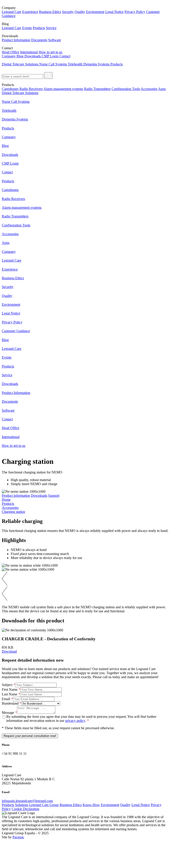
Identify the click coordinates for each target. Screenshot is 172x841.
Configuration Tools (126, 89)
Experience (30, 12)
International (29, 52)
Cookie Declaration (25, 809)
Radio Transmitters (97, 89)
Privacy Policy (135, 12)
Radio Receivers (31, 89)
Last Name (9, 694)
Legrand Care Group (44, 805)
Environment (95, 12)
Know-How (91, 805)
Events (27, 28)
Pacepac (18, 837)
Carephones (10, 89)
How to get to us (50, 52)
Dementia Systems (96, 64)
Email (6, 699)
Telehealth (75, 64)
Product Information (16, 40)
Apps (162, 89)
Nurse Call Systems (53, 64)
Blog (20, 56)
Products (39, 28)
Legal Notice (114, 12)
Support (53, 495)
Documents (39, 40)
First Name (9, 689)
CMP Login (50, 56)
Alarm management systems (63, 89)
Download (9, 651)
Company (9, 56)
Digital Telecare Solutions (20, 64)
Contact (64, 56)
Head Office (10, 52)
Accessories (149, 89)
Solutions (21, 805)
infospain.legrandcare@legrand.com (27, 801)
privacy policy (75, 721)
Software (54, 40)
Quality (80, 12)
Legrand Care (11, 12)
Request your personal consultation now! (30, 736)
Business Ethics (50, 12)
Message (8, 712)
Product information (16, 495)
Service (51, 28)
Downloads (33, 56)
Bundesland (10, 703)
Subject (7, 685)
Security (68, 12)
